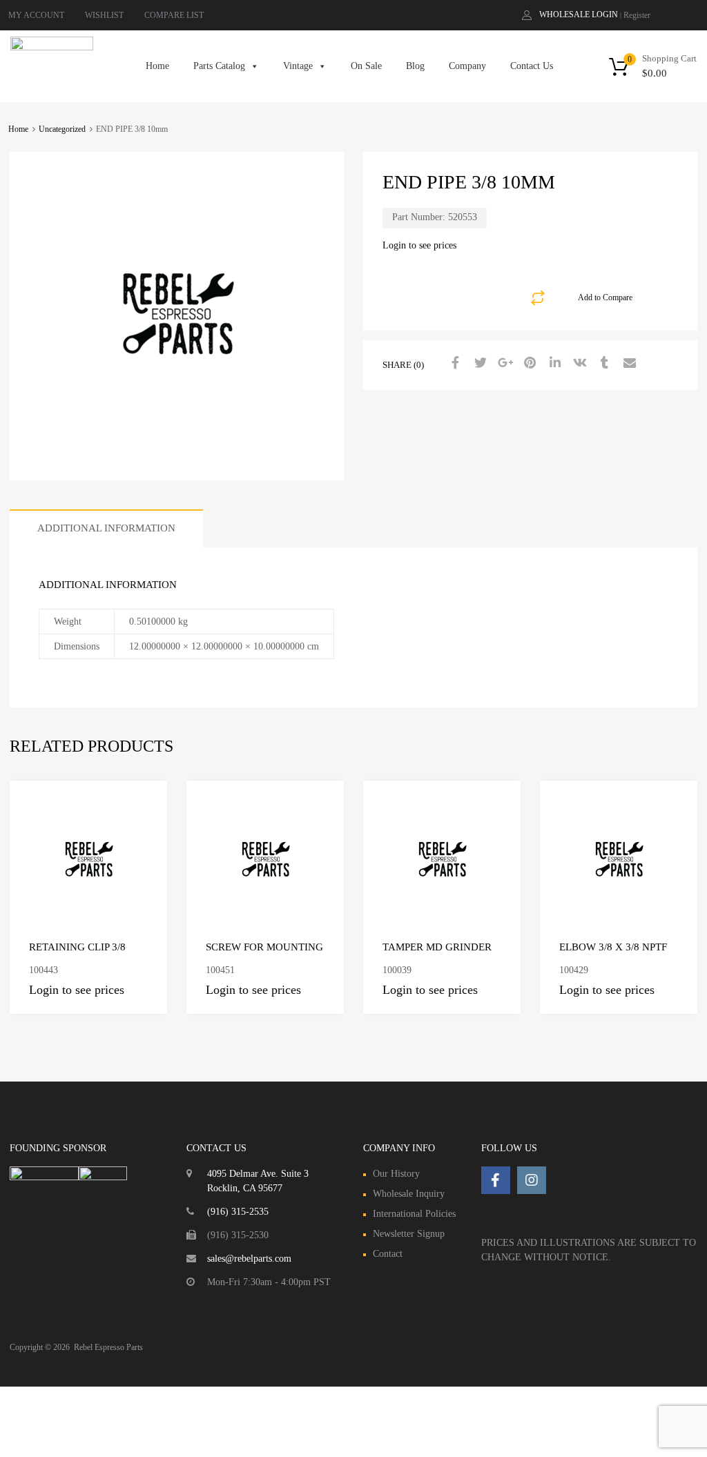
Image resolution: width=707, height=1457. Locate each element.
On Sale (366, 66)
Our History (396, 1173)
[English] (678, 13)
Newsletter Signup (409, 1234)
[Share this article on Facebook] (454, 364)
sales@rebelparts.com (249, 1258)
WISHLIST (104, 15)
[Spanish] (692, 13)
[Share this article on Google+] (503, 364)
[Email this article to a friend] (628, 364)
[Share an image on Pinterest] (528, 364)
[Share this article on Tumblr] (603, 364)
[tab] (106, 528)
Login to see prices (419, 245)
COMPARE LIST (174, 15)
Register (636, 15)
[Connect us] (495, 1180)
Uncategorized (62, 129)
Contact (388, 1254)
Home (157, 66)
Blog (415, 66)
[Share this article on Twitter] (478, 364)
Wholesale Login (578, 14)
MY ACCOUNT (36, 15)
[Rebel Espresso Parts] (51, 46)
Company (467, 66)
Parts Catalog (219, 66)
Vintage (298, 66)
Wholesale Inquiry (409, 1194)
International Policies (414, 1214)
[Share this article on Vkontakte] (578, 364)
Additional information (106, 528)
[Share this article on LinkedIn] (553, 364)
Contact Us (531, 66)
